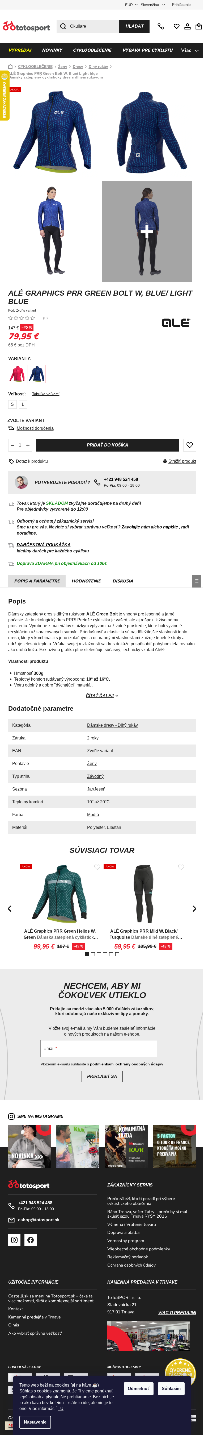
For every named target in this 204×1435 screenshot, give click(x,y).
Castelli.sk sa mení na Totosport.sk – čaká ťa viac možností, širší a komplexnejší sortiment (49, 1298)
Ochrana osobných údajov (129, 1265)
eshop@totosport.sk (36, 1220)
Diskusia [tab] (120, 581)
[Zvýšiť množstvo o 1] (26, 445)
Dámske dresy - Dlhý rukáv (110, 725)
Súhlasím (169, 1388)
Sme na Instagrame (38, 1116)
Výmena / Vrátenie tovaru (129, 1224)
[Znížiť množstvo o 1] (10, 445)
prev (7, 909)
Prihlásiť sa (100, 1076)
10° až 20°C (96, 802)
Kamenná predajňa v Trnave (32, 1317)
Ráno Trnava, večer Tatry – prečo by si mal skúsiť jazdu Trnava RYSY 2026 (145, 1214)
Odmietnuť (137, 1388)
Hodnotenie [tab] (84, 581)
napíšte (168, 527)
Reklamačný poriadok (125, 1257)
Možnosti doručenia (33, 428)
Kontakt (13, 1309)
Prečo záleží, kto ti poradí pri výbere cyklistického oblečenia (139, 1201)
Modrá (91, 814)
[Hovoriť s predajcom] (28, 461)
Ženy (90, 763)
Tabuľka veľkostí (43, 394)
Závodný (93, 776)
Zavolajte (129, 527)
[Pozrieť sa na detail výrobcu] (174, 322)
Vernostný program (123, 1241)
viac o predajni (175, 1312)
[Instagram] (12, 1240)
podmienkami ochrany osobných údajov (125, 1064)
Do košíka (105, 445)
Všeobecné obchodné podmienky (136, 1249)
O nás (11, 1325)
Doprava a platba (121, 1232)
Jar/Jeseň (94, 789)
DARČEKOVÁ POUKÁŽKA (42, 545)
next (193, 909)
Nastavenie (33, 1422)
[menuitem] (17, 50)
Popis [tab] (18, 581)
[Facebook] (28, 1240)
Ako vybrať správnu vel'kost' (33, 1333)
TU (59, 1408)
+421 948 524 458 (159, 26)
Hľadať (133, 26)
